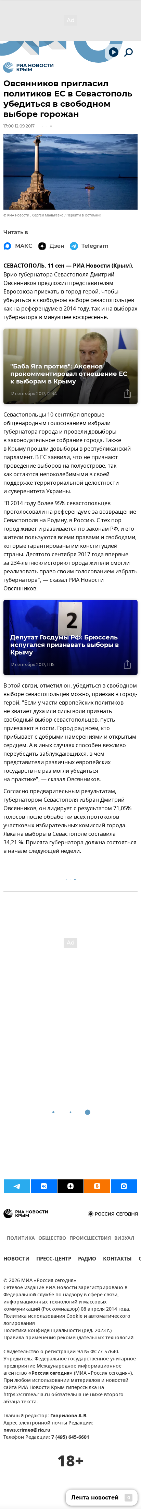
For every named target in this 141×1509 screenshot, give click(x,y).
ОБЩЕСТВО (52, 1238)
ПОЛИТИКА (21, 1238)
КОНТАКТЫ (117, 1260)
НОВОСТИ (16, 1260)
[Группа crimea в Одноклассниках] (97, 1186)
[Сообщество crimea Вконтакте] (44, 1186)
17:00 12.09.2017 (19, 126)
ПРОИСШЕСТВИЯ (90, 1238)
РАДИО (87, 1260)
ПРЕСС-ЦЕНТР (53, 1260)
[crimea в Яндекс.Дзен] (70, 1186)
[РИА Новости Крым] (28, 67)
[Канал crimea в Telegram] (17, 1186)
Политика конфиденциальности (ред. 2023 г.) (57, 1331)
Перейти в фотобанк (83, 215)
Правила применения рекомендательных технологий (68, 1338)
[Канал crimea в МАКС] (124, 1186)
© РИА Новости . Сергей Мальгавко (33, 215)
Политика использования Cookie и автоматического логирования (66, 1320)
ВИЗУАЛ (124, 1238)
